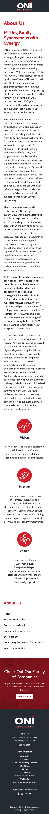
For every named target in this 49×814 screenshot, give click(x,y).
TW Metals (24, 779)
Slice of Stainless (25, 772)
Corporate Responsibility (17, 631)
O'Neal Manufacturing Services (24, 762)
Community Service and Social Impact (24, 642)
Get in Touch (24, 696)
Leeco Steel (24, 759)
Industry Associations (15, 648)
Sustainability (11, 636)
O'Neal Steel (24, 766)
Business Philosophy (14, 619)
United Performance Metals (24, 782)
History (7, 613)
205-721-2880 (24, 745)
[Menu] (43, 6)
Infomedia (30, 810)
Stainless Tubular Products (24, 776)
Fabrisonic (24, 756)
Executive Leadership (15, 625)
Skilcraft (24, 769)
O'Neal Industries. (32, 807)
